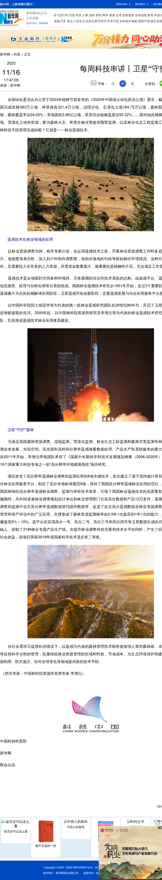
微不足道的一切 (45, 845)
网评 (105, 15)
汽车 (63, 21)
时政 (79, 15)
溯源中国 (144, 21)
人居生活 (79, 21)
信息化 (89, 21)
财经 (99, 15)
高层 (72, 15)
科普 (17, 54)
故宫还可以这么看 (16, 831)
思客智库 (128, 15)
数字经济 (101, 21)
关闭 (158, 824)
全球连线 (141, 15)
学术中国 (113, 21)
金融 (57, 21)
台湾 (119, 15)
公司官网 (32, 18)
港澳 (112, 15)
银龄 (135, 21)
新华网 (5, 54)
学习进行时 (61, 15)
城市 (153, 21)
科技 (157, 15)
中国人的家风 (76, 827)
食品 (70, 21)
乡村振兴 (125, 21)
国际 (92, 15)
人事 (85, 15)
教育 (150, 15)
